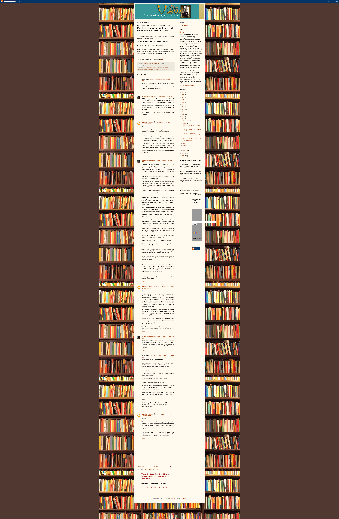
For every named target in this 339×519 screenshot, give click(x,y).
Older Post (171, 466)
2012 (183, 114)
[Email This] (139, 65)
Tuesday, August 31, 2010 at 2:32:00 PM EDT (160, 96)
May (184, 145)
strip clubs (153, 69)
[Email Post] (163, 63)
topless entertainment (161, 69)
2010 (183, 119)
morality (159, 67)
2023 (183, 97)
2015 (183, 107)
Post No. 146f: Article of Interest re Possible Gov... (191, 126)
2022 (183, 99)
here (162, 59)
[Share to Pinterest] (145, 65)
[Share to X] (142, 65)
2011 (183, 116)
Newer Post (141, 466)
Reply (143, 91)
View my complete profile (187, 85)
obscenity (140, 69)
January (185, 150)
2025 (183, 92)
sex (149, 69)
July (184, 143)
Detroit (154, 67)
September (186, 121)
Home (156, 466)
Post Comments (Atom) (151, 469)
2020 (183, 102)
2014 (183, 109)
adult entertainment (147, 67)
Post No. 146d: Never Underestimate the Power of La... (191, 135)
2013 (183, 111)
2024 (183, 95)
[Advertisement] (188, 205)
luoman (173, 498)
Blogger (185, 498)
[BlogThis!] (140, 65)
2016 (183, 104)
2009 (183, 153)
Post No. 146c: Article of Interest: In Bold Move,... (192, 139)
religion (145, 69)
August (185, 123)
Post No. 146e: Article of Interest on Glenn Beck (192, 130)
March (185, 148)
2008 (183, 156)
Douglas (144, 96)
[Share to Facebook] (144, 65)
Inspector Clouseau (147, 122)
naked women (164, 67)
